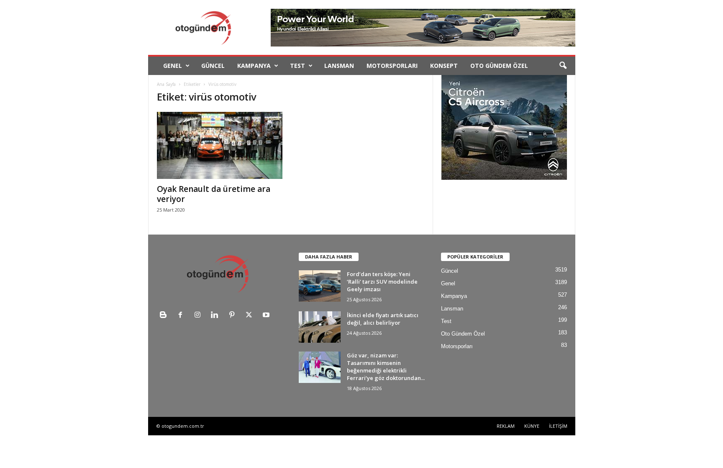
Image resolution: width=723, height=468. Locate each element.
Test (297, 66)
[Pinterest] (233, 316)
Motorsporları (392, 66)
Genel (172, 66)
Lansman (339, 66)
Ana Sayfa (166, 84)
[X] (250, 316)
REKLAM (506, 426)
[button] (563, 66)
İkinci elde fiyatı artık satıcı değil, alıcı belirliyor (382, 318)
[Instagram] (199, 316)
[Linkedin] (216, 316)
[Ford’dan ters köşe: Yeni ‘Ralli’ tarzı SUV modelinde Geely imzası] (320, 286)
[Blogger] (165, 316)
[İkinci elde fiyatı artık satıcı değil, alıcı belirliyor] (320, 327)
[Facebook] (182, 316)
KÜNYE (531, 426)
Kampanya (254, 66)
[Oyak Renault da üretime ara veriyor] (219, 145)
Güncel (213, 66)
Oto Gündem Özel (499, 66)
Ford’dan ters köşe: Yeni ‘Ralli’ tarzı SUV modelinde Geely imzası (382, 281)
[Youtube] (267, 316)
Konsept (444, 66)
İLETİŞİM (558, 426)
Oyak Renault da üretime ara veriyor (213, 194)
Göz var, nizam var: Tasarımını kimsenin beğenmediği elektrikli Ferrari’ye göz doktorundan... (386, 367)
